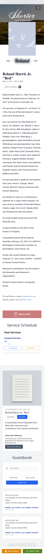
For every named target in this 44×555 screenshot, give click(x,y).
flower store (26, 299)
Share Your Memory (14, 447)
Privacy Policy (16, 546)
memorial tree (28, 296)
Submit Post (22, 482)
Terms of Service (28, 546)
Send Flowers (31, 348)
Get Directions (13, 348)
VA (9, 344)
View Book (10, 417)
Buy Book (22, 417)
